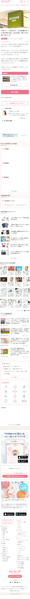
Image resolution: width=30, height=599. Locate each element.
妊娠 (17, 371)
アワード (19, 523)
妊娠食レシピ (5, 549)
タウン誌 (19, 527)
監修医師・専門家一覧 (8, 523)
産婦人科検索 (5, 558)
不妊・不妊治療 (6, 539)
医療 (26, 371)
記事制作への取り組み (8, 520)
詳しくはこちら (23, 511)
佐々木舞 (17, 111)
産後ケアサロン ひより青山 (23, 557)
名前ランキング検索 (22, 522)
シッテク (19, 552)
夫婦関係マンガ (7, 369)
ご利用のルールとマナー (15, 468)
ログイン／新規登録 (15, 576)
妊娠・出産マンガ (8, 366)
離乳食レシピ (5, 547)
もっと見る (14, 191)
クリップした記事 (15, 424)
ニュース (6, 5)
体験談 (4, 543)
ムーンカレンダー (21, 546)
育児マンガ (17, 366)
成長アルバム (5, 553)
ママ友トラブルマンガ (9, 371)
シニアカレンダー (21, 550)
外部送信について (5, 588)
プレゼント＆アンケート (23, 532)
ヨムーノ (19, 553)
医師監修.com (20, 555)
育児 (3, 537)
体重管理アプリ (21, 542)
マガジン (19, 525)
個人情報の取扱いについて (22, 586)
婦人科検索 (5, 560)
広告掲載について (24, 588)
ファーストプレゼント (22, 535)
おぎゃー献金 (20, 565)
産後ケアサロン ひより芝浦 (23, 559)
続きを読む (15, 92)
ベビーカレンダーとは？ (6, 586)
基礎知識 (4, 530)
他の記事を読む (14, 85)
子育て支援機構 (21, 563)
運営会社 (14, 586)
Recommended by (20, 310)
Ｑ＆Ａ (4, 541)
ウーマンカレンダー (22, 548)
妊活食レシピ (5, 551)
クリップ (24, 135)
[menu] (27, 2)
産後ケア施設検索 (6, 557)
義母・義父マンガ (17, 369)
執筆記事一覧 (22, 118)
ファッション (13, 38)
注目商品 (4, 73)
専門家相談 (5, 528)
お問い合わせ (16, 590)
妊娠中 (4, 533)
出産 (22, 371)
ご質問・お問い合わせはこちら (15, 476)
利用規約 (11, 590)
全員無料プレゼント (22, 533)
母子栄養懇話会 (21, 567)
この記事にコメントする (16, 103)
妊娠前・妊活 (5, 532)
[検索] (24, 2)
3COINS (21, 38)
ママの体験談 (7, 373)
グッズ (12, 5)
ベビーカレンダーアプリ (23, 540)
